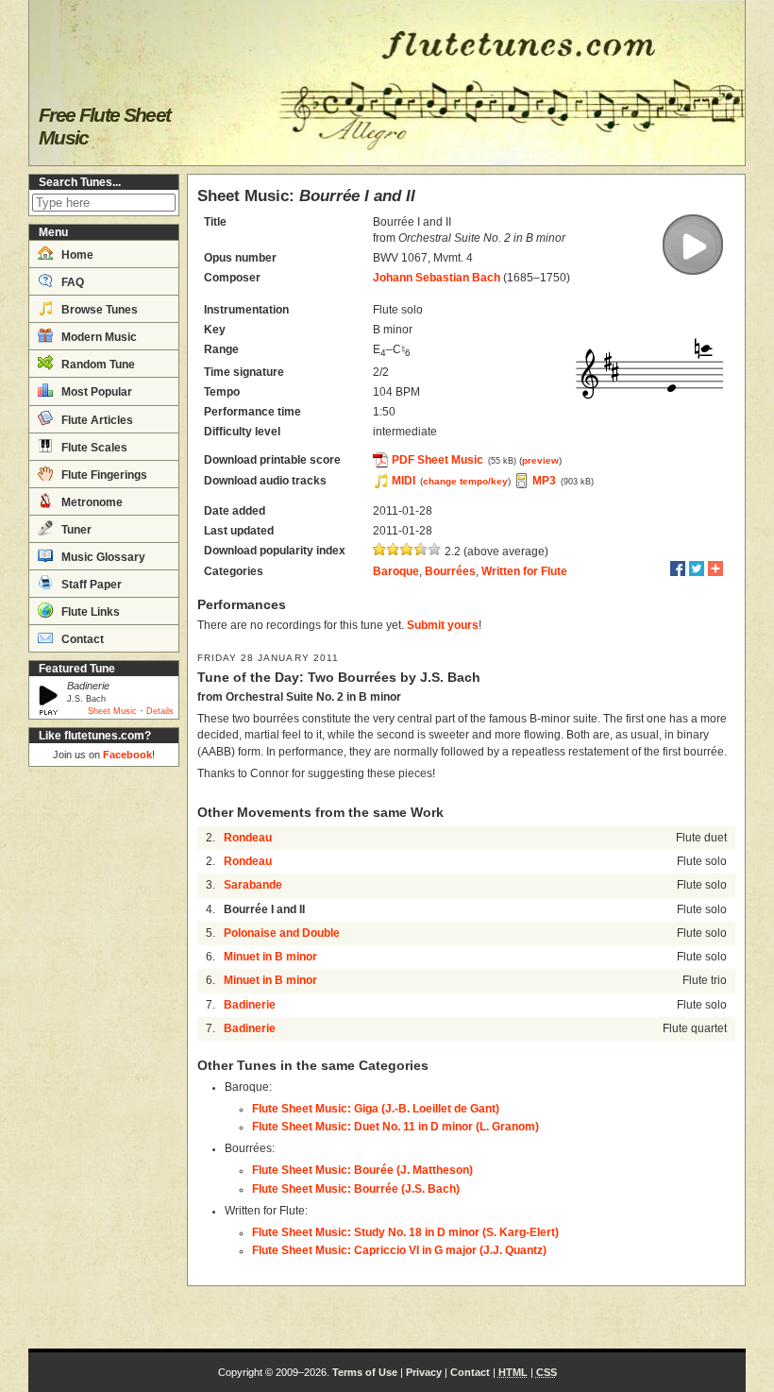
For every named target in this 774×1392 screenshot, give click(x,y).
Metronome (91, 502)
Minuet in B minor (270, 956)
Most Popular (95, 392)
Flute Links (89, 612)
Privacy (424, 1372)
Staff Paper (90, 584)
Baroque (396, 571)
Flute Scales (93, 447)
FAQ (71, 282)
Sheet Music (112, 711)
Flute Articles (96, 420)
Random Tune (97, 364)
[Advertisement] (103, 1057)
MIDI (403, 480)
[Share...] (715, 568)
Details (160, 711)
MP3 (544, 480)
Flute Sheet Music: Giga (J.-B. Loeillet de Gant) (375, 1108)
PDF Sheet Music (437, 460)
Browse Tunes (98, 309)
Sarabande (253, 885)
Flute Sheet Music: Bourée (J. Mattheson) (362, 1170)
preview (540, 460)
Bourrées (450, 571)
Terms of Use (364, 1372)
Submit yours (443, 625)
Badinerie (250, 1004)
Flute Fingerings (103, 475)
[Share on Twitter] (696, 568)
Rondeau (248, 837)
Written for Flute (524, 571)
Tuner (75, 529)
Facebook (127, 754)
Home (76, 255)
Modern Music (98, 337)
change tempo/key (465, 481)
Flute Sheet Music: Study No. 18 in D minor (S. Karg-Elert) (405, 1232)
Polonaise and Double (282, 933)
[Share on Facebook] (677, 568)
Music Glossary (102, 557)
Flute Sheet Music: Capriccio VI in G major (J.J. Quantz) (399, 1250)
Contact (81, 639)
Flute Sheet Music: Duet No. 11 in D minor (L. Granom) (395, 1126)
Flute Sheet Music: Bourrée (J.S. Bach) (356, 1189)
